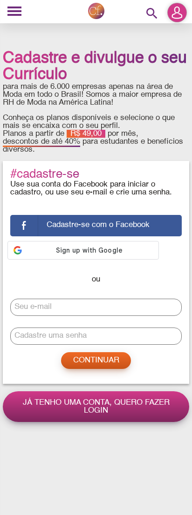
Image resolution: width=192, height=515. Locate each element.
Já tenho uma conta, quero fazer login (96, 407)
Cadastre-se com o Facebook (98, 225)
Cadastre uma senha (50, 336)
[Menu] (14, 12)
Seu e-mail (33, 307)
